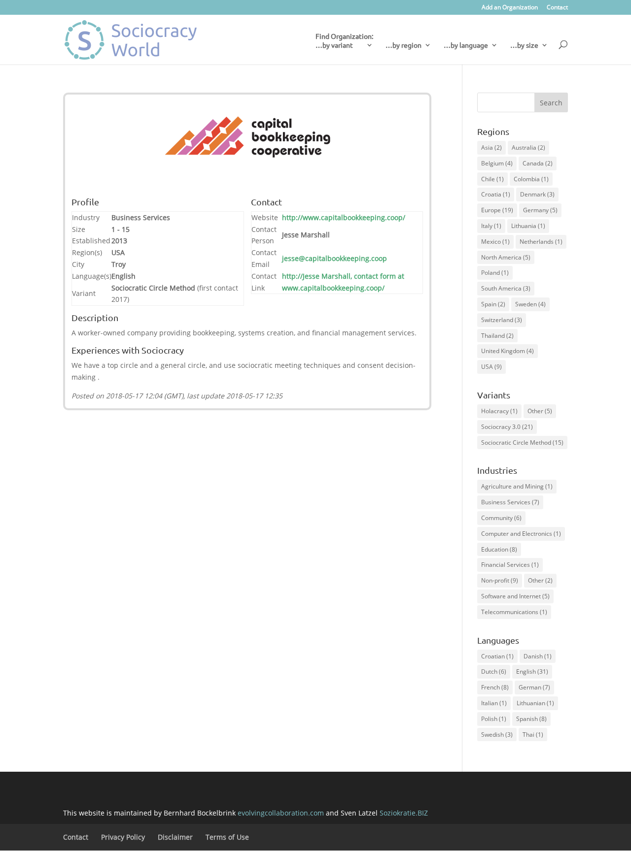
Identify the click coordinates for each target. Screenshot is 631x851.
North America (505, 257)
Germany (540, 210)
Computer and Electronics (521, 533)
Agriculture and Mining (517, 486)
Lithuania (528, 226)
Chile (492, 179)
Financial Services (510, 564)
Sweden (530, 304)
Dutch (493, 671)
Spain (493, 304)
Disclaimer (175, 837)
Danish (538, 656)
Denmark (537, 194)
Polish (493, 719)
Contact (557, 7)
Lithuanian (535, 703)
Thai (533, 734)
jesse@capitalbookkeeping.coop (334, 258)
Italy (491, 226)
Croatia (495, 194)
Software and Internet (515, 596)
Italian (494, 703)
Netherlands (541, 241)
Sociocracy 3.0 (507, 427)
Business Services (510, 502)
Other (539, 411)
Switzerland (501, 320)
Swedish (497, 734)
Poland (495, 272)
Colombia (531, 179)
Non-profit (499, 580)
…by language (466, 45)
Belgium (497, 163)
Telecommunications (514, 612)
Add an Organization (510, 7)
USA (491, 366)
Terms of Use (227, 837)
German (534, 687)
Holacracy (499, 411)
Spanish (531, 719)
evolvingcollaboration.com (281, 813)
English (532, 671)
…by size (524, 45)
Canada (538, 163)
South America (505, 288)
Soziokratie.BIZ (404, 813)
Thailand (497, 335)
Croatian (497, 656)
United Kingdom (507, 351)
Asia (491, 147)
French (495, 687)
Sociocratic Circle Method (522, 442)
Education (499, 549)
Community (501, 518)
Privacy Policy (123, 837)
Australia (528, 147)
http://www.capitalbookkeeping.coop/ (343, 217)
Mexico (495, 241)
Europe (497, 210)
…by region (403, 45)
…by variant (334, 45)
